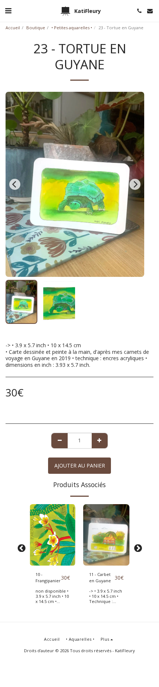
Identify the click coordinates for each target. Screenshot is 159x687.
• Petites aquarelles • (71, 27)
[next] (135, 184)
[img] (53, 535)
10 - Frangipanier (48, 577)
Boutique (35, 27)
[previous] (14, 184)
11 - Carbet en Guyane (100, 577)
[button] (8, 10)
